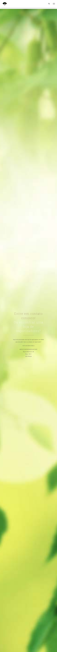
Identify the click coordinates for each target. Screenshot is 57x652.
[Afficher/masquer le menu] (54, 3)
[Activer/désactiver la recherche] (49, 3)
